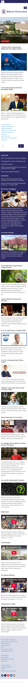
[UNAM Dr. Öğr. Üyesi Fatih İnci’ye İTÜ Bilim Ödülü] (14, 398)
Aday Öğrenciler (5, 136)
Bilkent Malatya (5, 643)
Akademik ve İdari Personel (8, 130)
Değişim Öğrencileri (6, 128)
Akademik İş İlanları (6, 667)
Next (27, 30)
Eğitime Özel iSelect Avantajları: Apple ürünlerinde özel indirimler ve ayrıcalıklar (12, 179)
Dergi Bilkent (5, 657)
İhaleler (3, 669)
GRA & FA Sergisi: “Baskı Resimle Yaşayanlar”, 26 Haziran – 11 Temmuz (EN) (13, 184)
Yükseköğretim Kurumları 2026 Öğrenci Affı (13, 161)
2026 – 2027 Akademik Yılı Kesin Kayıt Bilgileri (13, 158)
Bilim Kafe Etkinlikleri (7, 164)
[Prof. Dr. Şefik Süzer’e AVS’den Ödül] (14, 339)
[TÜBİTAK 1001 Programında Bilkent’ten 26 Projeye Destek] (14, 62)
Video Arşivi (4, 661)
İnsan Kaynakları (5, 665)
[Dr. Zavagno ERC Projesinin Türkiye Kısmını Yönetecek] (14, 453)
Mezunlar (3, 134)
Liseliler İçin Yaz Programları (9, 138)
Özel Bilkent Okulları (7, 651)
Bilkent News (5, 655)
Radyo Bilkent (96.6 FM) (7, 659)
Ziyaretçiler (4, 140)
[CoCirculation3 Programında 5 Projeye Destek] (14, 276)
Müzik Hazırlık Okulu (7, 649)
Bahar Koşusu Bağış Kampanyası (10, 171)
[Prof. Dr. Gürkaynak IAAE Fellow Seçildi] (14, 370)
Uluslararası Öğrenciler (7, 126)
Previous (1, 30)
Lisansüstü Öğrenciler (7, 132)
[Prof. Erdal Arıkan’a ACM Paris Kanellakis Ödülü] (14, 102)
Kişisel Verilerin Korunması (8, 671)
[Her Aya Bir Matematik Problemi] (14, 489)
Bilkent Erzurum (5, 645)
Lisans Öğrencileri (6, 124)
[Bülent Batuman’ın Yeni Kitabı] (14, 426)
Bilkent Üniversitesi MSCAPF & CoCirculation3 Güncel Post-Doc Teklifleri (14, 168)
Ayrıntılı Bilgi (5, 41)
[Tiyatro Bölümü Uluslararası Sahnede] (14, 309)
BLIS (2, 647)
